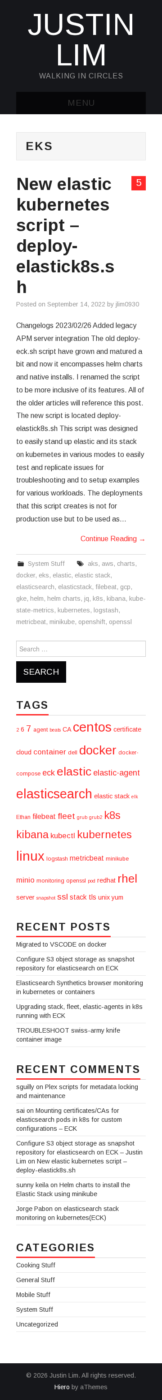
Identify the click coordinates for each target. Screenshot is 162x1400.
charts (126, 563)
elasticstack (75, 586)
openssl (120, 621)
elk (134, 796)
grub (82, 817)
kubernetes (74, 610)
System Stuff (46, 563)
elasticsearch (35, 586)
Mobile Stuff (33, 1294)
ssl (62, 896)
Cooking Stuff (35, 1265)
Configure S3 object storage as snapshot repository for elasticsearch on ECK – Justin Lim (79, 1152)
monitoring (50, 881)
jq (86, 598)
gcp (125, 586)
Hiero (62, 1387)
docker (25, 575)
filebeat (106, 586)
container (49, 752)
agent (40, 730)
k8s (98, 598)
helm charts (64, 598)
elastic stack (92, 575)
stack (78, 897)
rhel (127, 878)
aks (93, 563)
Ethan (23, 817)
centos (92, 726)
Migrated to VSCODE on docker (61, 944)
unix (104, 897)
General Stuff (35, 1280)
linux (30, 856)
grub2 (95, 817)
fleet (66, 816)
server (25, 897)
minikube (62, 621)
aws (107, 563)
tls (92, 897)
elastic (62, 575)
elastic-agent (116, 772)
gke (21, 598)
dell (72, 753)
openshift (91, 621)
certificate (127, 729)
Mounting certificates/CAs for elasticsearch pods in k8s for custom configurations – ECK (69, 1119)
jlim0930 (127, 304)
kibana (116, 598)
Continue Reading (113, 539)
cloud (24, 752)
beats (55, 729)
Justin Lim (81, 39)
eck (48, 772)
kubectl (62, 835)
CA (67, 729)
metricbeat (31, 621)
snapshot (45, 897)
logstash (106, 610)
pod (91, 880)
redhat (106, 880)
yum (117, 897)
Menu (81, 103)
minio (25, 880)
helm (37, 598)
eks (44, 575)
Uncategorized (37, 1324)
